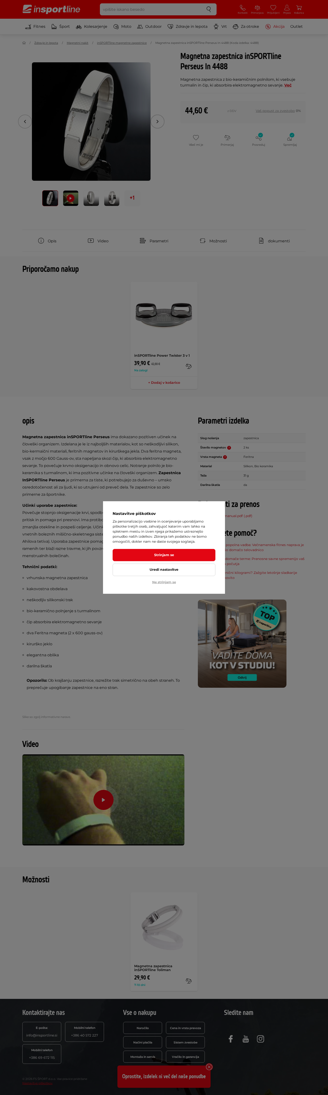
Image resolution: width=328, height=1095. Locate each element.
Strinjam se (164, 555)
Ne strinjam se (164, 582)
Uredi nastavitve (164, 569)
